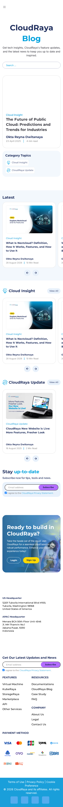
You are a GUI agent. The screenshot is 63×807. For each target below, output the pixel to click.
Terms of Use (16, 782)
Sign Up (31, 560)
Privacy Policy (35, 782)
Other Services (12, 709)
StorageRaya (10, 694)
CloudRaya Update (17, 423)
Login (13, 560)
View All (53, 291)
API (4, 704)
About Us (38, 714)
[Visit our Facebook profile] (45, 800)
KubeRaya (9, 689)
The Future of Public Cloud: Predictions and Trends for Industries (28, 124)
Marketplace (10, 699)
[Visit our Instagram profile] (14, 800)
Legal (35, 719)
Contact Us (39, 724)
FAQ (34, 699)
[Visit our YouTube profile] (35, 800)
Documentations (43, 684)
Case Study (39, 694)
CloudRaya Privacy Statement (37, 493)
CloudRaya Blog (42, 689)
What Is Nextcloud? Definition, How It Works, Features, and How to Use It (28, 246)
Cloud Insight (14, 238)
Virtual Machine (12, 684)
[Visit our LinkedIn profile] (24, 800)
